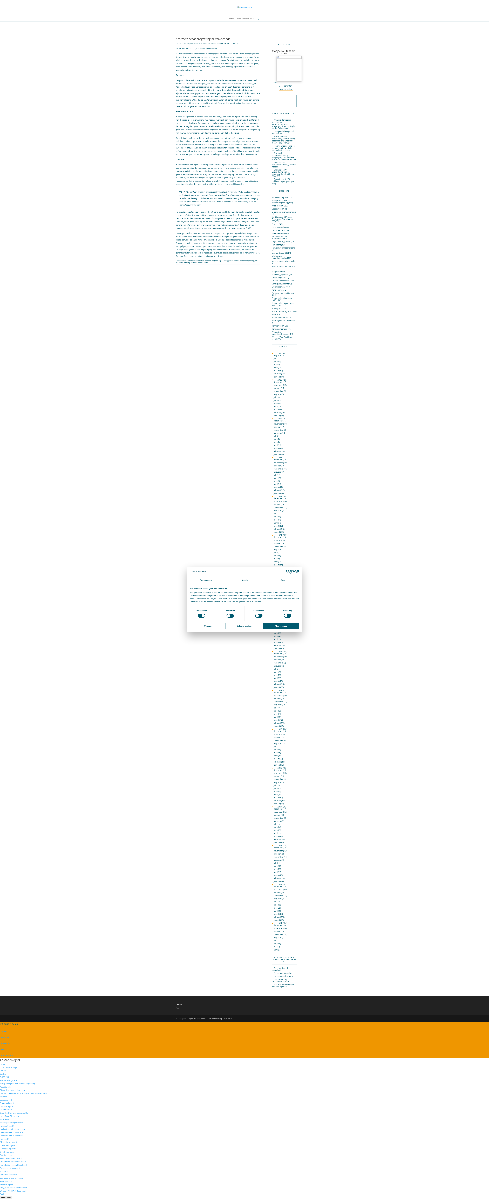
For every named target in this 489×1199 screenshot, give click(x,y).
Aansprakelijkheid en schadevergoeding (204, 260)
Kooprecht (276, 271)
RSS (177, 1007)
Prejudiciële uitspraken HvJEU (282, 299)
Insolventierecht (279, 253)
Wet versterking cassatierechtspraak (280, 980)
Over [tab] (283, 580)
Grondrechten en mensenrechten (279, 237)
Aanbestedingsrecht (280, 197)
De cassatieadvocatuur (283, 976)
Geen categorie (6, 1106)
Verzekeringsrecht (279, 329)
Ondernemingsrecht (280, 280)
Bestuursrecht (278, 208)
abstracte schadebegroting (242, 260)
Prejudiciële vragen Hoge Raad (283, 304)
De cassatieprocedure (283, 973)
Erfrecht (275, 224)
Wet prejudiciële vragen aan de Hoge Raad (283, 985)
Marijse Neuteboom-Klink (228, 43)
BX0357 (201, 48)
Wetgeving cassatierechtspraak (280, 333)
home (231, 19)
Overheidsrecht (278, 286)
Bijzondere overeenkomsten (284, 212)
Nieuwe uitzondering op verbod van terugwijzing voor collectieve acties (283, 148)
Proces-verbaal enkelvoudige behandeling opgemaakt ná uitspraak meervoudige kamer (283, 139)
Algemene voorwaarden (198, 1019)
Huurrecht (276, 244)
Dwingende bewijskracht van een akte (283, 132)
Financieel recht (279, 230)
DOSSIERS (4, 1077)
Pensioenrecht (278, 290)
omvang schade (190, 262)
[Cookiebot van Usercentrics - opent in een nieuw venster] (288, 572)
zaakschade (203, 262)
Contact (275, 82)
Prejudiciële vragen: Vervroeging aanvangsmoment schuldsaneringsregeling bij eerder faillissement (284, 124)
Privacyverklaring (215, 1019)
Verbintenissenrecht (280, 317)
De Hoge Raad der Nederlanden (280, 969)
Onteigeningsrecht (280, 283)
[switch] (230, 616)
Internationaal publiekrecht (283, 266)
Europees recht (278, 227)
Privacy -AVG (277, 308)
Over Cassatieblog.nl (9, 1067)
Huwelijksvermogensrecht (283, 247)
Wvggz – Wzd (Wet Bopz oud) (282, 338)
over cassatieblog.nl (245, 19)
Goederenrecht (278, 233)
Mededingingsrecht (280, 274)
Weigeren (208, 626)
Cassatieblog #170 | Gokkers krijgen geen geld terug (283, 181)
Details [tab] (244, 580)
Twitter (179, 1004)
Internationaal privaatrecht (283, 261)
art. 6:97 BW (236, 164)
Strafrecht (276, 314)
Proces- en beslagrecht (281, 311)
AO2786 (179, 177)
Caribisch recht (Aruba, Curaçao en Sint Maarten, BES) (283, 219)
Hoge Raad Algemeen (281, 241)
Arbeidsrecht (277, 205)
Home (2, 1064)
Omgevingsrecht (279, 277)
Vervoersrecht (278, 325)
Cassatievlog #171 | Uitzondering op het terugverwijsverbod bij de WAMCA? (283, 172)
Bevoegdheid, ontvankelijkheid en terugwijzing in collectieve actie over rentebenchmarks (284, 156)
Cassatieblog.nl (10, 1060)
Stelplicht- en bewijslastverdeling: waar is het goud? (284, 164)
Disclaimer (228, 1019)
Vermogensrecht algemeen (283, 320)
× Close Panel (6, 1197)
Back (2, 1194)
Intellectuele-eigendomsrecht (279, 257)
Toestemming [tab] (206, 580)
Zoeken (3, 1074)
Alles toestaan (281, 626)
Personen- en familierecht (283, 293)
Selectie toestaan (244, 626)
